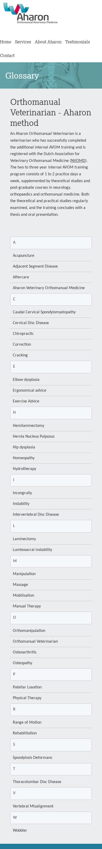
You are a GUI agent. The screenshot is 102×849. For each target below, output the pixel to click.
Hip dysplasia (24, 447)
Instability (21, 504)
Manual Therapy (27, 606)
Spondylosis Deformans (32, 758)
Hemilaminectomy (28, 426)
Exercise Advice (26, 401)
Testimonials (77, 42)
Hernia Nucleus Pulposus (33, 436)
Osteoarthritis (24, 652)
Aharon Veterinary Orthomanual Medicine (49, 288)
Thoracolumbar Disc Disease (37, 782)
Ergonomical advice (29, 390)
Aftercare (21, 277)
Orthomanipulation (29, 631)
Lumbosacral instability (32, 550)
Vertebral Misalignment (33, 806)
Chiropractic (23, 334)
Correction (22, 344)
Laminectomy (24, 539)
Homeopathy (24, 458)
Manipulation (24, 574)
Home (5, 42)
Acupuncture (23, 256)
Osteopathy (22, 663)
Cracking (20, 355)
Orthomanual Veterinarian (35, 642)
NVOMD (78, 161)
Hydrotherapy (24, 469)
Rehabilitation (25, 733)
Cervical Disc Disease (31, 323)
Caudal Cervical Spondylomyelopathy (44, 312)
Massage (20, 585)
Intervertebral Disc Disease (36, 515)
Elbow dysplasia (26, 380)
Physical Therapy (27, 698)
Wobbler (20, 830)
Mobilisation (23, 596)
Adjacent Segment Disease (35, 266)
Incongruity (22, 493)
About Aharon (48, 42)
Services (23, 42)
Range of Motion (27, 722)
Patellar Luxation (27, 687)
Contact (7, 55)
